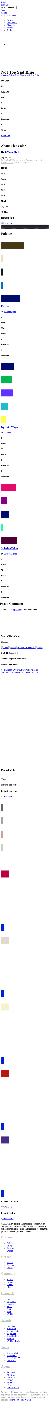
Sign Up (4, 5)
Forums (10, 1279)
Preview (27, 670)
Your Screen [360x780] (11, 670)
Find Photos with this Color (27, 75)
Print (9, 1309)
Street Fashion (13, 1336)
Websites (10, 1338)
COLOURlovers (8, 15)
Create (4, 13)
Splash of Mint (9, 548)
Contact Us (12, 1377)
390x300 (5, 672)
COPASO (11, 1360)
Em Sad (5, 306)
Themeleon (12, 1355)
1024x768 (23, 672)
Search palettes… (8, 7)
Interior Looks (13, 1331)
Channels (11, 25)
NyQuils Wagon (10, 427)
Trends (10, 27)
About (5, 1366)
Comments (5, 119)
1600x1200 (34, 672)
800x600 (14, 672)
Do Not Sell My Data (21, 1400)
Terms (9, 1382)
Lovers (10, 1284)
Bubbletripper (10, 311)
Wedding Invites (14, 1341)
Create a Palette (8, 75)
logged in (17, 609)
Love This (5, 135)
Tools (9, 30)
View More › (7, 796)
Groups (10, 1282)
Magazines (11, 1333)
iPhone (35, 670)
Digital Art (11, 1301)
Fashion (10, 1304)
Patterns (10, 1248)
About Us (11, 1375)
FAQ (9, 1385)
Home (9, 1306)
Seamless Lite (13, 1353)
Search (4, 10)
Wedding (11, 1314)
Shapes (10, 1251)
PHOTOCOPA (13, 1358)
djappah (7, 432)
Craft (9, 1299)
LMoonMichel (13, 151)
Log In (4, 2)
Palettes (10, 1246)
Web (9, 1311)
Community (12, 22)
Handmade (11, 1328)
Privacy (10, 1380)
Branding (11, 1326)
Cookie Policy (13, 1387)
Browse (10, 20)
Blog (9, 1287)
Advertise (11, 1372)
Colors (9, 1243)
